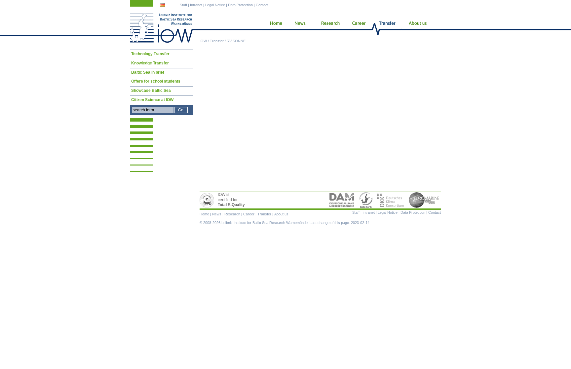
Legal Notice (215, 5)
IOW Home (161, 28)
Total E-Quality (208, 200)
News (299, 28)
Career (358, 28)
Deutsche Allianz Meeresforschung (342, 200)
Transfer (217, 41)
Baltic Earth (366, 200)
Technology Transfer (150, 54)
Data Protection (240, 5)
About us (419, 28)
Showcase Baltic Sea (151, 90)
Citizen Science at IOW (152, 99)
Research (329, 28)
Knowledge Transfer (150, 63)
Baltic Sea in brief (147, 72)
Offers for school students (155, 81)
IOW (203, 41)
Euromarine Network (424, 200)
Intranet (196, 5)
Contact (262, 5)
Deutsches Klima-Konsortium (391, 200)
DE (163, 5)
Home (273, 28)
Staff (183, 5)
